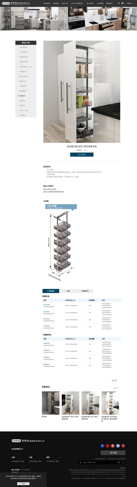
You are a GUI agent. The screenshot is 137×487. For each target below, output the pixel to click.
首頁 (62, 17)
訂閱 (118, 462)
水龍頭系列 (23, 71)
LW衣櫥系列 (23, 47)
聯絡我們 (109, 3)
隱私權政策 (122, 468)
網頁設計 (123, 478)
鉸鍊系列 (22, 105)
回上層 (114, 380)
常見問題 (100, 3)
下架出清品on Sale (25, 66)
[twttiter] (117, 445)
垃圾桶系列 (23, 86)
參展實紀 (56, 3)
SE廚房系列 (23, 52)
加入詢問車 (82, 154)
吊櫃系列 (22, 100)
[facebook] (102, 445)
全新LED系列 (23, 110)
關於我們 (47, 3)
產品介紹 (65, 3)
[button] (119, 3)
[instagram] (112, 445)
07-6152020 (16, 461)
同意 (23, 483)
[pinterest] (122, 445)
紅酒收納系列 (23, 62)
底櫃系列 (22, 81)
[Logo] (16, 3)
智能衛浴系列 (23, 57)
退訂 (123, 462)
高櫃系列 (73, 17)
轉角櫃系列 (23, 91)
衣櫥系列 (22, 115)
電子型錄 (90, 3)
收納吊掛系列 (23, 76)
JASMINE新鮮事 (77, 3)
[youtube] (107, 445)
